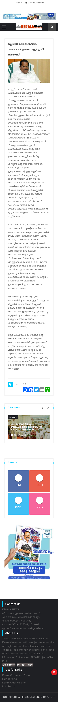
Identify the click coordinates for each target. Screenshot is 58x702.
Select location (36, 3)
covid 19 (21, 384)
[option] (29, 427)
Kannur (13, 417)
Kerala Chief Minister (14, 683)
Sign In (19, 3)
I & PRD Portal (9, 679)
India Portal (8, 686)
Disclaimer (9, 665)
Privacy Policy (24, 665)
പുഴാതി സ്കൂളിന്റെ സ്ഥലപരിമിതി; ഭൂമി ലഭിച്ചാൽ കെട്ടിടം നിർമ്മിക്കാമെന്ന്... (26, 427)
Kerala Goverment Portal (16, 675)
